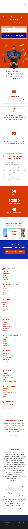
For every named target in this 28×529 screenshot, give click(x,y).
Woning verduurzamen (7, 404)
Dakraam (4, 322)
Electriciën (4, 330)
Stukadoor (4, 341)
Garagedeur (5, 390)
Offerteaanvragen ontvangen (9, 381)
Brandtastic (13, 524)
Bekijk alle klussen (14, 252)
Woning (4, 308)
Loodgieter (5, 337)
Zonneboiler (5, 279)
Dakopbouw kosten (7, 408)
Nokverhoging (5, 290)
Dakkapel (4, 286)
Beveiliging (5, 373)
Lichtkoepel (5, 324)
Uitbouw (4, 292)
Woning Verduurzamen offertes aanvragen (14, 233)
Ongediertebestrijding (7, 377)
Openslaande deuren (7, 392)
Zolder (4, 310)
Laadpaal (4, 277)
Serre (3, 294)
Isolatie (4, 275)
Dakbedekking (5, 353)
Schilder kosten (6, 410)
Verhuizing (4, 379)
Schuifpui (4, 394)
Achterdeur (5, 388)
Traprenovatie (5, 345)
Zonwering (5, 361)
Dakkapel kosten (6, 412)
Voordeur (4, 396)
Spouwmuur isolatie (7, 326)
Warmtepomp (5, 273)
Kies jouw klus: (14, 27)
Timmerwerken (6, 328)
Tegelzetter (5, 343)
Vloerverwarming (6, 357)
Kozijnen (4, 306)
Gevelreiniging (5, 375)
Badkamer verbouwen (7, 406)
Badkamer (4, 304)
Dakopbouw (5, 288)
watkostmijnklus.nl (15, 522)
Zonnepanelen (5, 271)
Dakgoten (4, 355)
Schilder (4, 339)
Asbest (4, 302)
